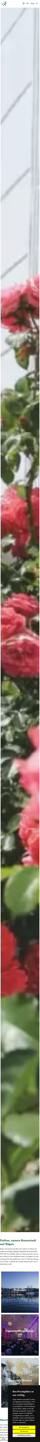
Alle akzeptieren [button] (24, 1427)
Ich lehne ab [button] (24, 1431)
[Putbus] (4, 3)
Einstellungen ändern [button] (23, 1435)
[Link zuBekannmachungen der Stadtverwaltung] (23, 3)
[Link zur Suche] (27, 3)
